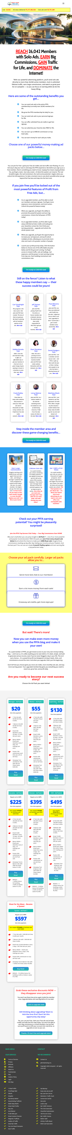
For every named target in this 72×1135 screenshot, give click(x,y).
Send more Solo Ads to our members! (36, 575)
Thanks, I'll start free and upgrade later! (36, 1033)
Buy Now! (16, 773)
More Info (19, 325)
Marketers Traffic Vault (47, 1096)
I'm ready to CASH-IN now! (36, 158)
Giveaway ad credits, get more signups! (36, 602)
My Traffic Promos (45, 1116)
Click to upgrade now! (36, 1004)
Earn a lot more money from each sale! (36, 588)
